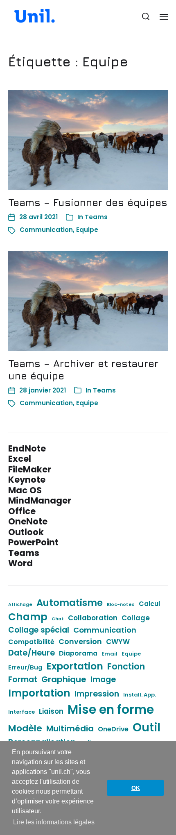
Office (22, 511)
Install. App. (139, 695)
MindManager (39, 500)
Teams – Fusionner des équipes (87, 202)
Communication (46, 229)
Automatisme (69, 602)
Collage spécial (38, 629)
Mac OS (25, 490)
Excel (19, 459)
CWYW (118, 642)
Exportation (74, 666)
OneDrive (113, 729)
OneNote (27, 521)
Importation (39, 693)
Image (103, 679)
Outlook (26, 532)
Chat (58, 619)
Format (22, 679)
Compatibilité (31, 642)
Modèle (25, 728)
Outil (146, 727)
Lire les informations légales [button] (54, 822)
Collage (136, 618)
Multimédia (70, 728)
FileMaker (29, 469)
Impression (96, 693)
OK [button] (135, 788)
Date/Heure (31, 652)
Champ (27, 617)
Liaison (51, 711)
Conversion (80, 641)
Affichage (20, 604)
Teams (96, 217)
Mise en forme (111, 709)
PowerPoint (33, 542)
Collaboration (92, 618)
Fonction (126, 666)
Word (20, 563)
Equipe (87, 229)
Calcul (149, 603)
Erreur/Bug (25, 667)
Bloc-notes (121, 604)
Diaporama (78, 653)
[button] (146, 16)
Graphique (63, 679)
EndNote (27, 448)
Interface (21, 712)
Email (109, 654)
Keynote (26, 480)
